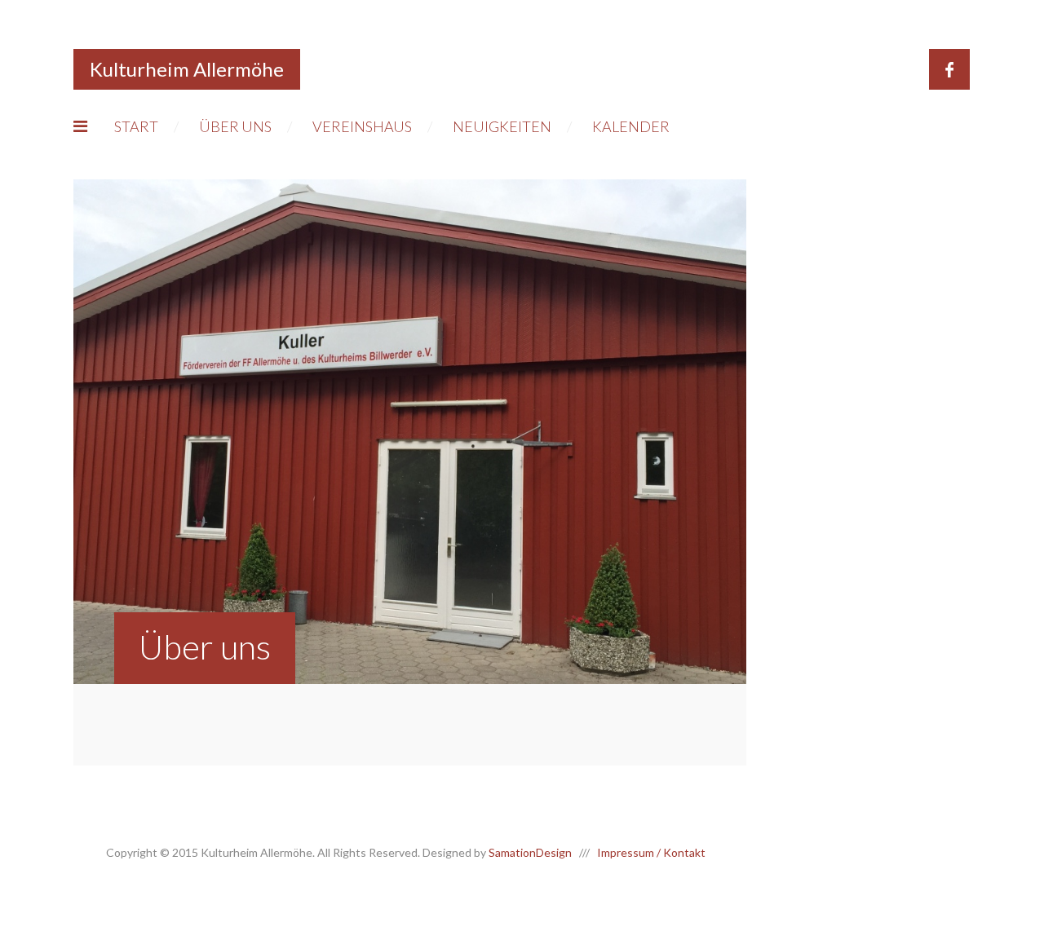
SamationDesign (530, 852)
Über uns (235, 126)
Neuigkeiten (502, 126)
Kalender (631, 126)
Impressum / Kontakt (651, 852)
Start (136, 126)
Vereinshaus (362, 126)
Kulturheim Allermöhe (187, 69)
